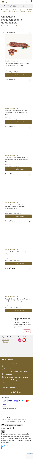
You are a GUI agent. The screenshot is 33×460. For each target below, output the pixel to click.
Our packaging (8, 374)
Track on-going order (17, 380)
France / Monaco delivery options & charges (16, 377)
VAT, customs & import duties (19, 371)
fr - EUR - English (16, 392)
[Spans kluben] (16, 2)
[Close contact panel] (2, 431)
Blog (5, 382)
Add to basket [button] (19, 75)
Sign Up (5, 342)
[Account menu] (26, 2)
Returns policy (8, 368)
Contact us (14, 363)
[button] (29, 33)
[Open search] (7, 2)
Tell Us (27, 331)
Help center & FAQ (9, 366)
